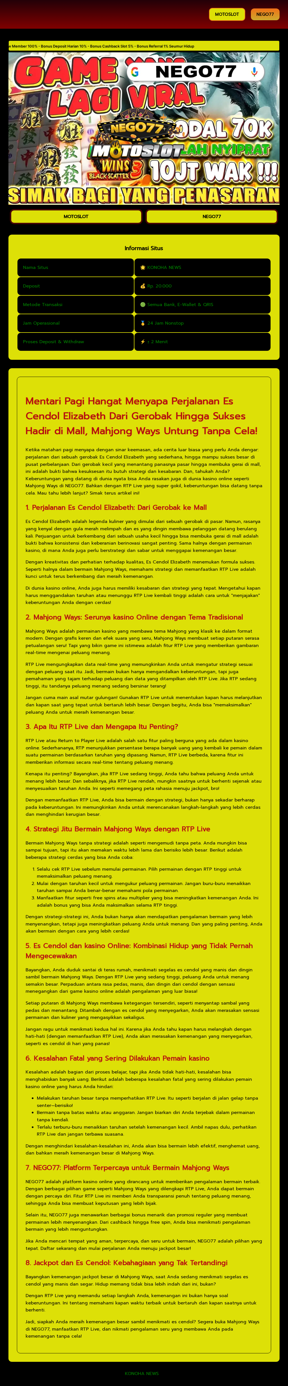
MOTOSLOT (227, 14)
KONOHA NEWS (142, 1374)
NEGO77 (265, 14)
